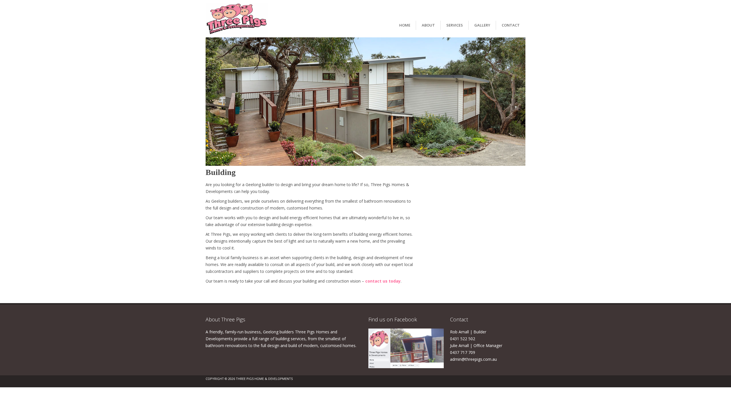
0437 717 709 (462, 352)
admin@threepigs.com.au (473, 359)
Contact (511, 25)
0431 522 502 (462, 338)
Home (404, 25)
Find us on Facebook (392, 319)
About (428, 25)
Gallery (482, 25)
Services (454, 25)
